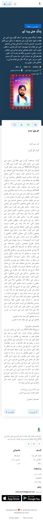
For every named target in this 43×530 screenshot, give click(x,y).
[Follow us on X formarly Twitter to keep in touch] (29, 443)
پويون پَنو (32, 411)
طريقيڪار (17, 454)
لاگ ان (8, 3)
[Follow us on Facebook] (39, 443)
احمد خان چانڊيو (15, 69)
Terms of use (28, 517)
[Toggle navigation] (14, 4)
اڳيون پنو (10, 411)
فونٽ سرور (37, 473)
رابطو (39, 462)
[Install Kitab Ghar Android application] (31, 497)
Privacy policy (14, 517)
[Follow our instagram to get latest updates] (34, 443)
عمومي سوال (16, 458)
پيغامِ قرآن (37, 480)
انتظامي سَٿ (37, 458)
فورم (18, 462)
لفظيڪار (38, 477)
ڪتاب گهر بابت (36, 454)
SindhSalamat (19, 511)
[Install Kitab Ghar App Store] (11, 497)
